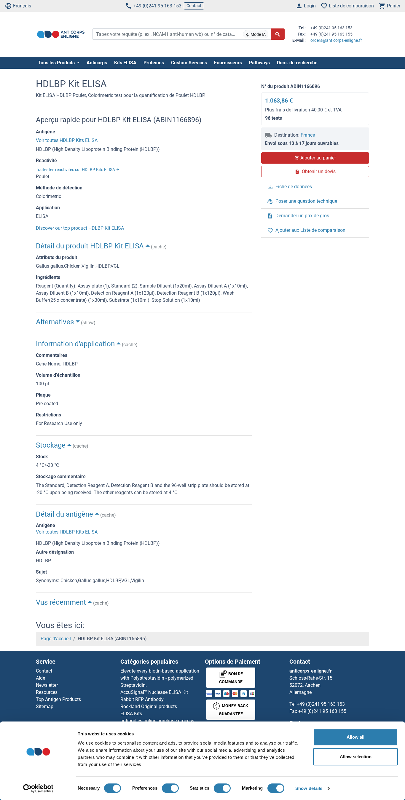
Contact (193, 5)
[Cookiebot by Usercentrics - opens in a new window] (38, 788)
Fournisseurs (228, 63)
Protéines (153, 63)
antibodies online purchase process (157, 721)
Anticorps (97, 63)
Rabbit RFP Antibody (142, 699)
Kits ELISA (125, 63)
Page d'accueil (56, 638)
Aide (40, 678)
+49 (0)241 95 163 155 (322, 711)
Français (22, 6)
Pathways (259, 63)
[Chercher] (278, 34)
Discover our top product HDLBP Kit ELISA (80, 228)
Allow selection (355, 756)
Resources (47, 692)
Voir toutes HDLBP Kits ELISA (67, 140)
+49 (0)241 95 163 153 (157, 6)
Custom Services (189, 63)
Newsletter (47, 685)
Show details (308, 788)
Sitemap (44, 706)
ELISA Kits (131, 713)
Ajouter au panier (318, 158)
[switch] (170, 788)
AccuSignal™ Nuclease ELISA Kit (154, 692)
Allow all (355, 737)
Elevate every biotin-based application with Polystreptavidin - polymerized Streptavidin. (159, 678)
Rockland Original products (148, 706)
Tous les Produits (57, 63)
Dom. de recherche (297, 63)
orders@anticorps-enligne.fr (336, 40)
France (308, 135)
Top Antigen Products (58, 699)
